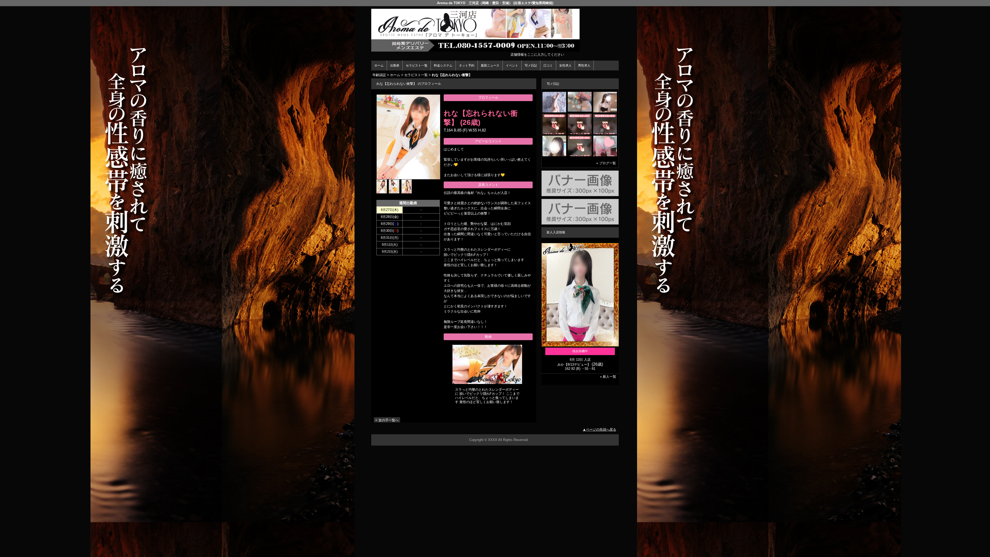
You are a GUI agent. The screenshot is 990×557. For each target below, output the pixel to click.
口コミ (548, 65)
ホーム (379, 65)
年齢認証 (379, 75)
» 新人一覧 (608, 377)
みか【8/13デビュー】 (574, 364)
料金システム (443, 65)
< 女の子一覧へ (387, 420)
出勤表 (394, 65)
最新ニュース (490, 65)
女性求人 (565, 65)
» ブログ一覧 (606, 163)
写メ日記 (531, 65)
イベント (512, 65)
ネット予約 (466, 65)
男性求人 (584, 65)
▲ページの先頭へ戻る (599, 429)
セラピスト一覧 (416, 65)
